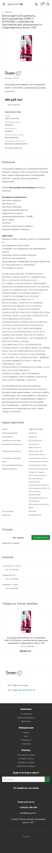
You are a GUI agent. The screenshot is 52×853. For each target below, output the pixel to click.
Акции (26, 732)
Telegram (22, 794)
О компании (26, 713)
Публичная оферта (26, 717)
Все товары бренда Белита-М (21, 690)
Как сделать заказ (26, 754)
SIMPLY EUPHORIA (12, 118)
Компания (26, 709)
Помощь (26, 750)
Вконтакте (15, 794)
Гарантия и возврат (26, 766)
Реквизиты (26, 740)
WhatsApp (35, 794)
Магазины (26, 721)
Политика (26, 743)
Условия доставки (26, 762)
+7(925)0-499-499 (28, 807)
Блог (26, 736)
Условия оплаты (26, 758)
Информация (26, 727)
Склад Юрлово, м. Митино (11, 566)
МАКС (28, 794)
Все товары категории (18, 685)
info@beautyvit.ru (28, 813)
